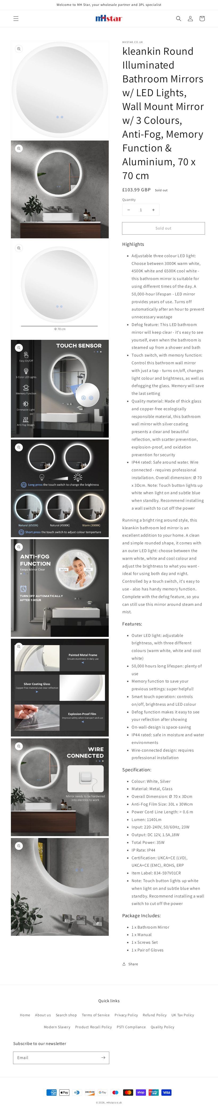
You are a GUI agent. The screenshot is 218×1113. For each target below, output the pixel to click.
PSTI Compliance (131, 1027)
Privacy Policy (126, 1015)
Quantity (129, 199)
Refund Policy (154, 1015)
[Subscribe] (103, 1058)
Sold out (163, 228)
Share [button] (133, 964)
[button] (16, 18)
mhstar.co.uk (114, 1102)
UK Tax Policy (182, 1015)
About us (43, 1015)
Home (25, 1015)
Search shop (66, 1015)
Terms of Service (96, 1015)
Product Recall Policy (93, 1027)
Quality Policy (162, 1027)
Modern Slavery (57, 1027)
